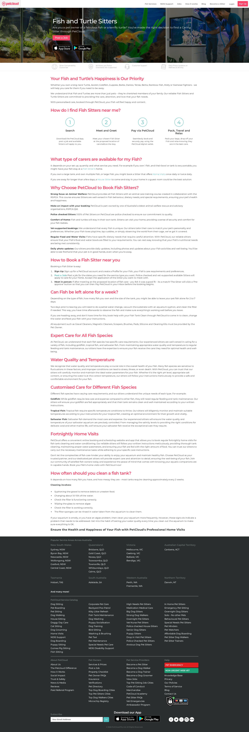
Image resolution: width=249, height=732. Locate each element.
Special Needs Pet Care (101, 644)
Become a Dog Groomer (139, 675)
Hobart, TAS (57, 582)
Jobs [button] (179, 4)
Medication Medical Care (139, 608)
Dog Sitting (57, 604)
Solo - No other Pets (175, 615)
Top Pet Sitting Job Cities (139, 682)
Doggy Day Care (59, 622)
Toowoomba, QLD (98, 560)
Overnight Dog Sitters (176, 611)
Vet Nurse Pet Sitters (137, 622)
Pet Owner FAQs (97, 675)
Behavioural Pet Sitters (176, 619)
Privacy (168, 679)
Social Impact (58, 675)
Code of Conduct (135, 686)
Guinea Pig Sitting (60, 648)
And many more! (60, 591)
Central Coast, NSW (61, 568)
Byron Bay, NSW (59, 553)
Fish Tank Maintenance (101, 615)
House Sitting (58, 619)
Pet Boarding (58, 608)
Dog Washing (96, 619)
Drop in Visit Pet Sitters (138, 637)
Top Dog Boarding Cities (102, 690)
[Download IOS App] (62, 46)
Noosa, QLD (95, 557)
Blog (204, 4)
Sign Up (243, 4)
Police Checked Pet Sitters (140, 641)
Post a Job (61, 37)
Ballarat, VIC (132, 557)
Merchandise (133, 690)
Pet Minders (170, 626)
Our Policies (170, 682)
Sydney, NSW (58, 549)
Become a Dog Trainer (138, 672)
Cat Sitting (56, 626)
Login (231, 4)
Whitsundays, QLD (99, 568)
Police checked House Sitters (142, 626)
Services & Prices (98, 664)
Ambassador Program (138, 704)
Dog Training (96, 626)
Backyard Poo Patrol (99, 608)
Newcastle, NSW (59, 557)
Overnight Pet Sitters (137, 619)
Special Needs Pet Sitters (177, 622)
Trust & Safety (58, 679)
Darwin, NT (170, 582)
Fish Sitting (57, 652)
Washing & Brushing (100, 633)
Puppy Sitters (133, 633)
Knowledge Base (173, 675)
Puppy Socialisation (99, 622)
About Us (56, 664)
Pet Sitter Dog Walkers (176, 637)
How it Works (58, 672)
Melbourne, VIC (134, 549)
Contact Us (170, 693)
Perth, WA (131, 582)
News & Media (58, 682)
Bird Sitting (95, 630)
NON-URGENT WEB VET (177, 670)
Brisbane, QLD (96, 549)
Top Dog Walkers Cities (101, 697)
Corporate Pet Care (99, 604)
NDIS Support (166, 4)
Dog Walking (58, 615)
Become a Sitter (217, 4)
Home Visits (159, 174)
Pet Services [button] (150, 4)
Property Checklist (98, 672)
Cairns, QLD (95, 571)
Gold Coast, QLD (97, 553)
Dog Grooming (59, 630)
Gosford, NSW (58, 564)
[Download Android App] (82, 46)
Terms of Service (173, 686)
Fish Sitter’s (89, 169)
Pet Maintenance (98, 641)
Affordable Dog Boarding (178, 633)
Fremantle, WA (134, 586)
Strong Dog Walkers (137, 615)
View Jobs (131, 679)
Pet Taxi (93, 637)
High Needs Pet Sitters (138, 604)
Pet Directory (96, 686)
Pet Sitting (56, 611)
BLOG (192, 719)
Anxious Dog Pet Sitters (139, 644)
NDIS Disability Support (101, 648)
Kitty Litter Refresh (98, 611)
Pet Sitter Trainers (173, 641)
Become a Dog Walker (138, 668)
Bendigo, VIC (133, 560)
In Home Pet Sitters (174, 604)
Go (106, 719)
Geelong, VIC (133, 553)
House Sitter (104, 179)
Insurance (94, 679)
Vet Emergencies (135, 701)
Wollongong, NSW (61, 560)
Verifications (95, 682)
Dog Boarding (58, 641)
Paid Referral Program (62, 690)
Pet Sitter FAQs (134, 697)
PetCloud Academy (136, 693)
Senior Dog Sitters (136, 630)
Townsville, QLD (97, 564)
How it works (191, 4)
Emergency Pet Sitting (176, 608)
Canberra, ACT (171, 549)
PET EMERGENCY (174, 665)
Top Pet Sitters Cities (99, 693)
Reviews (55, 686)
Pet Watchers (171, 630)
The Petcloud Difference (64, 668)
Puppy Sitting (58, 644)
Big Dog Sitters (134, 611)
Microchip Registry (99, 701)
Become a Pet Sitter (137, 664)
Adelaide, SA (95, 582)
